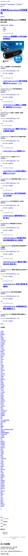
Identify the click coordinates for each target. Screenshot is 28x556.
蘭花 (2, 418)
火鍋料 (2, 367)
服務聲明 (14, 538)
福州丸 (2, 368)
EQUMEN (3, 504)
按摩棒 (2, 477)
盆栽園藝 (3, 415)
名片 (4, 31)
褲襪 (2, 468)
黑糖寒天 (3, 431)
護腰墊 (2, 426)
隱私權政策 (23, 537)
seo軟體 (2, 435)
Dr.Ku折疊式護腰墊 (5, 420)
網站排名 (3, 437)
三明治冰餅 (3, 340)
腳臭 (2, 336)
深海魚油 (3, 406)
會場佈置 (3, 444)
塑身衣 (2, 501)
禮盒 (2, 357)
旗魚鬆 (2, 356)
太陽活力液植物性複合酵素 (7, 429)
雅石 (2, 417)
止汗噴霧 (3, 350)
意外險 (2, 409)
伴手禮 (2, 359)
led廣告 (2, 461)
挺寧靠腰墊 (3, 421)
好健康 (2, 398)
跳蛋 (2, 478)
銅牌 (2, 455)
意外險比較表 (4, 410)
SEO (2, 438)
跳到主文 (3, 16)
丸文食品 (3, 353)
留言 (14, 70)
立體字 (2, 454)
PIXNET (6, 537)
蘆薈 (2, 492)
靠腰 (2, 423)
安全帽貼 (3, 343)
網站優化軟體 (4, 434)
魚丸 (2, 364)
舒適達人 (3, 486)
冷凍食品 (3, 370)
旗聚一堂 (3, 354)
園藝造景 (3, 414)
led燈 (2, 460)
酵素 (2, 407)
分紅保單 (3, 412)
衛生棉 (2, 483)
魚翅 (2, 371)
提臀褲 (2, 506)
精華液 (2, 494)
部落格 (4, 29)
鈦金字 (2, 463)
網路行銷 (3, 488)
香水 (2, 497)
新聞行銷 (3, 491)
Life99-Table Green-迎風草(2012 (14, 151)
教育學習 (11, 73)
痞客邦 (11, 70)
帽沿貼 (2, 333)
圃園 (2, 500)
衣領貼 (2, 331)
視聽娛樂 (11, 25)
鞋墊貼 (2, 351)
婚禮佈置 (3, 443)
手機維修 (3, 482)
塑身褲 (2, 503)
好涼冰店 (3, 342)
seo (1, 489)
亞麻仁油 (3, 401)
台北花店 (3, 446)
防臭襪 (2, 339)
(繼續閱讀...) (3, 68)
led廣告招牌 (3, 458)
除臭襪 (2, 337)
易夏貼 (2, 345)
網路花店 (3, 441)
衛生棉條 (3, 485)
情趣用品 (3, 475)
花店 (2, 440)
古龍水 (2, 498)
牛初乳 (2, 404)
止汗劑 (2, 348)
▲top (2, 75)
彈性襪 (2, 466)
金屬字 (2, 457)
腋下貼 (2, 347)
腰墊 (2, 424)
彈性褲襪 (3, 469)
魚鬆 (2, 361)
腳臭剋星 (3, 334)
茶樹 (2, 495)
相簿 (4, 27)
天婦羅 (2, 365)
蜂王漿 (2, 403)
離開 (7, 553)
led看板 (2, 464)
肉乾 (2, 362)
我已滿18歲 (3, 553)
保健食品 (3, 399)
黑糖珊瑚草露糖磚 (5, 432)
